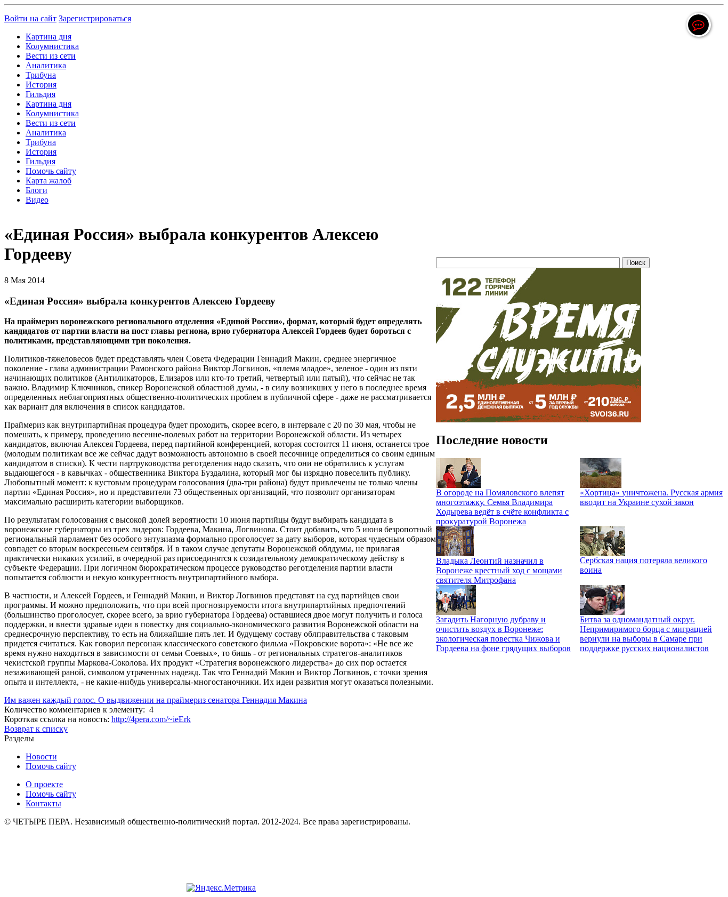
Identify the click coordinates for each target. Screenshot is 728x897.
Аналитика (46, 65)
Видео (37, 199)
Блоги (36, 190)
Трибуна (41, 74)
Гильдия (40, 94)
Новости (41, 756)
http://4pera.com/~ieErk (151, 719)
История (41, 84)
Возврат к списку (36, 728)
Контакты (43, 803)
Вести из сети (51, 55)
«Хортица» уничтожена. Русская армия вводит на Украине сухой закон (651, 497)
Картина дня (48, 36)
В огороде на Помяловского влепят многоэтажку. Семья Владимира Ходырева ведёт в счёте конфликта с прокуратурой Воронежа (502, 507)
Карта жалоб (48, 180)
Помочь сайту (51, 170)
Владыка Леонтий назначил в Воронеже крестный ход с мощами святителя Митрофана (499, 570)
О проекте (44, 784)
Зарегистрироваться (95, 18)
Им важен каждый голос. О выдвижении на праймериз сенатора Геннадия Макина (155, 699)
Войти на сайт (30, 18)
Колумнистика (52, 46)
